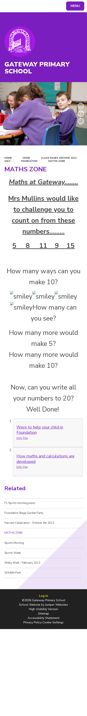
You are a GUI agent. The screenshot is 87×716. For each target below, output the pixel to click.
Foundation (29, 161)
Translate (35, 7)
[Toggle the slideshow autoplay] (81, 106)
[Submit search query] (51, 5)
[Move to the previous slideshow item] (81, 114)
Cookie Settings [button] (53, 622)
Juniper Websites (56, 605)
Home (8, 158)
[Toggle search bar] (8, 6)
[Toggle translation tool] (18, 6)
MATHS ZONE (56, 161)
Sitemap (43, 614)
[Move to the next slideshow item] (81, 121)
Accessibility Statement (43, 618)
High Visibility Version (43, 609)
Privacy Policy (32, 622)
